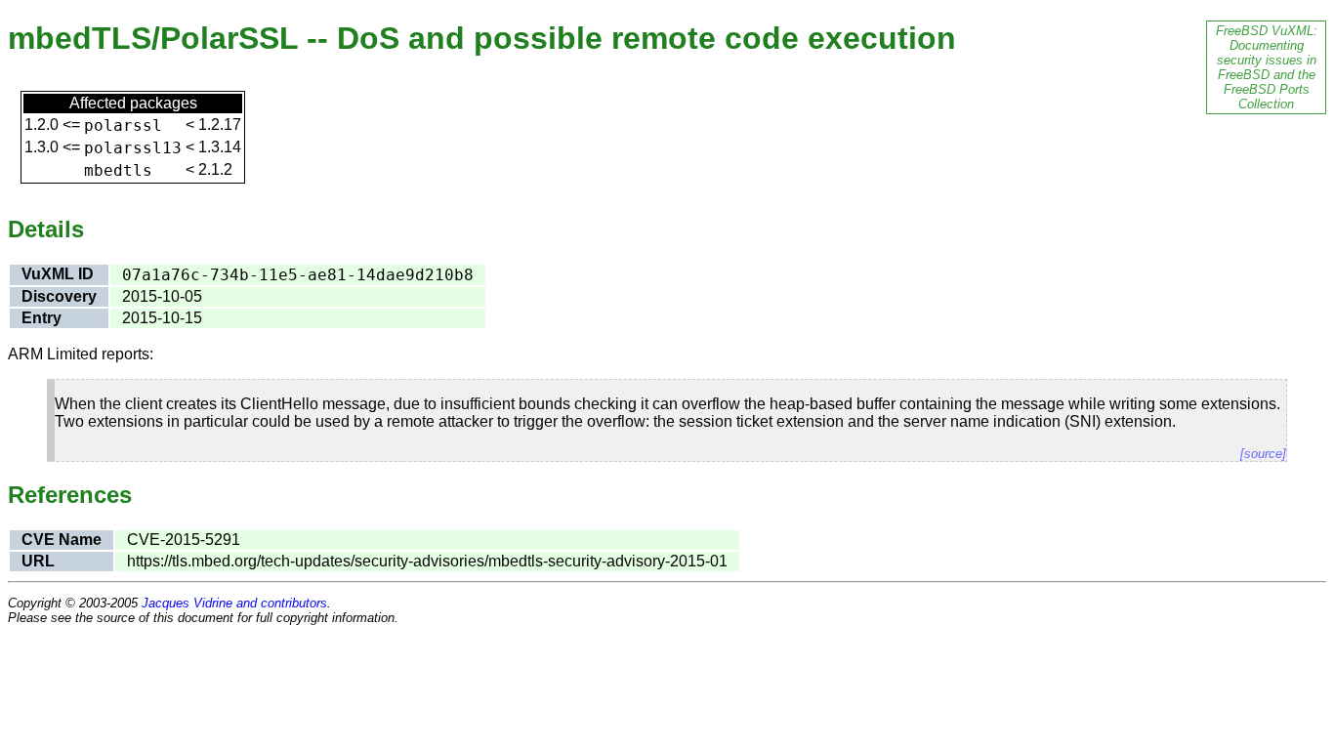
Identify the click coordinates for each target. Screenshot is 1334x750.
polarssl (123, 125)
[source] (1263, 453)
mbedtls (118, 170)
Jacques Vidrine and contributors (234, 603)
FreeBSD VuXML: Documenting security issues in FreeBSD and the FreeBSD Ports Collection (1266, 67)
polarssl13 (133, 148)
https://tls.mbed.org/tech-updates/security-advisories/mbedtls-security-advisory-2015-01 (427, 561)
